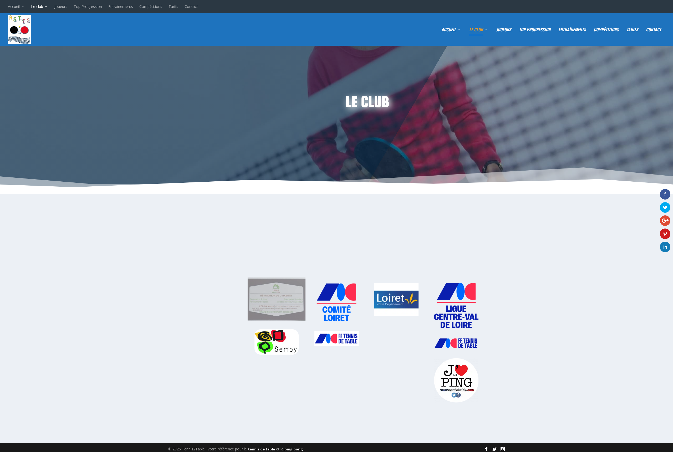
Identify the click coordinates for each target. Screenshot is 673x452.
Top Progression (88, 6)
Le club (37, 6)
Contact (191, 6)
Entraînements (120, 6)
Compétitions (150, 6)
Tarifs (173, 6)
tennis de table (261, 449)
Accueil (14, 6)
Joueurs (60, 6)
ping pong (293, 449)
